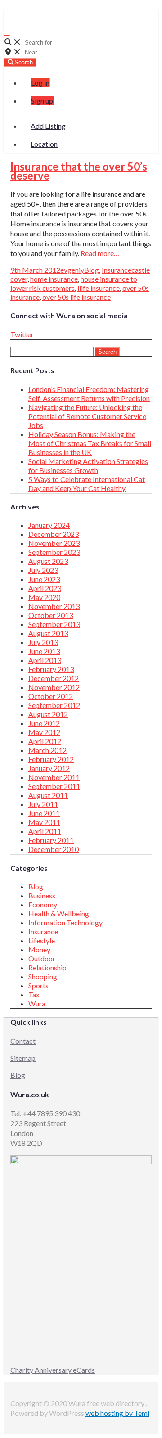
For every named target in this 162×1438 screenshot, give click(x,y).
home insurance (54, 279)
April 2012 (44, 741)
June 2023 (44, 579)
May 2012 (44, 732)
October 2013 (50, 615)
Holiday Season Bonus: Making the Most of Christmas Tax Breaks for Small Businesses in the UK (89, 443)
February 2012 (51, 759)
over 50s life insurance (76, 297)
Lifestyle (41, 940)
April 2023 (44, 588)
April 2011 (44, 831)
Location (44, 144)
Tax (34, 994)
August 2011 (48, 795)
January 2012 (49, 768)
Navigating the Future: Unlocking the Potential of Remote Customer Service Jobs (87, 416)
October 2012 (50, 696)
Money (39, 949)
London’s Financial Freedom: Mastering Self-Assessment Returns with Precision (89, 393)
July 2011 (43, 804)
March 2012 (47, 750)
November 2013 (54, 606)
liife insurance (98, 288)
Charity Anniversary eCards (52, 1370)
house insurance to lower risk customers (73, 283)
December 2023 (53, 534)
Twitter (22, 334)
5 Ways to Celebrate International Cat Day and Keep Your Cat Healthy (86, 483)
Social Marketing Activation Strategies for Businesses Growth (88, 465)
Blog (91, 270)
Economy (42, 904)
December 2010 (53, 849)
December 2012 (53, 678)
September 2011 (54, 786)
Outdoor (41, 958)
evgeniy (72, 270)
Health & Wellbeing (58, 913)
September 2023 (54, 552)
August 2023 (48, 561)
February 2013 (51, 669)
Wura (22, 14)
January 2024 (49, 525)
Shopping (42, 976)
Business (41, 895)
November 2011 (54, 777)
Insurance (116, 270)
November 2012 (54, 687)
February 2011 (51, 840)
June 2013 (44, 651)
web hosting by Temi (117, 1413)
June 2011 (44, 813)
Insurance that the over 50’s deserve (78, 171)
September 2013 (54, 624)
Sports (38, 985)
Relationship (47, 967)
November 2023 (54, 543)
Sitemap (23, 1058)
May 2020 (44, 597)
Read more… (99, 253)
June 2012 (44, 723)
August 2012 (48, 714)
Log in (40, 82)
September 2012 (54, 705)
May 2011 (44, 822)
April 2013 (44, 660)
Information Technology (65, 922)
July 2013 (43, 642)
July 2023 (43, 570)
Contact (23, 1041)
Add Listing (48, 126)
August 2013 (48, 633)
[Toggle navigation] (7, 35)
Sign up (42, 100)
